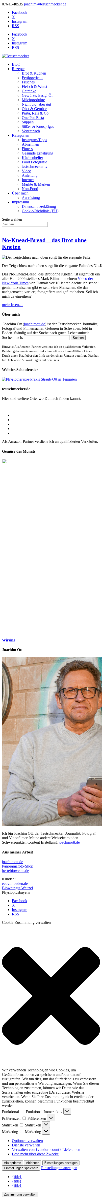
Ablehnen (32, 1163)
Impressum (20, 202)
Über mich (20, 193)
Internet (28, 180)
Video (26, 171)
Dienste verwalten (26, 1145)
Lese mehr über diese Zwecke (35, 1154)
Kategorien (20, 135)
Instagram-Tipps (34, 140)
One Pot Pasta (33, 118)
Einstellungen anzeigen (60, 1163)
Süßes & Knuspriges (38, 126)
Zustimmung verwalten (20, 1194)
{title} (17, 1177)
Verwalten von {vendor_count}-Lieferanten (46, 1149)
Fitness (27, 149)
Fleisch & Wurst (34, 86)
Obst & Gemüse (34, 109)
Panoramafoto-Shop (17, 866)
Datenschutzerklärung (39, 206)
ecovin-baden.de (15, 883)
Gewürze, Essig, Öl (37, 95)
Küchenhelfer (32, 157)
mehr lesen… (12, 305)
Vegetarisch (31, 131)
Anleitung (29, 175)
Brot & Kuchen (34, 73)
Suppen (28, 122)
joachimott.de (34, 324)
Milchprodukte (33, 100)
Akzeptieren (12, 1163)
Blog (16, 64)
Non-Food (30, 189)
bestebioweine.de (15, 871)
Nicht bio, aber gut (36, 104)
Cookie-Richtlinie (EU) (40, 211)
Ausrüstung (31, 197)
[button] (51, 996)
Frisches (28, 82)
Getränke (29, 91)
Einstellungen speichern (21, 1168)
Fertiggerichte (32, 78)
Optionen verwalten (27, 1141)
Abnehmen (30, 144)
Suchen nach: (12, 337)
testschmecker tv (35, 166)
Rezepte (18, 69)
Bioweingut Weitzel (17, 888)
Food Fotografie (34, 162)
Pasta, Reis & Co (35, 113)
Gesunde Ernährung (37, 153)
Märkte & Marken (36, 184)
